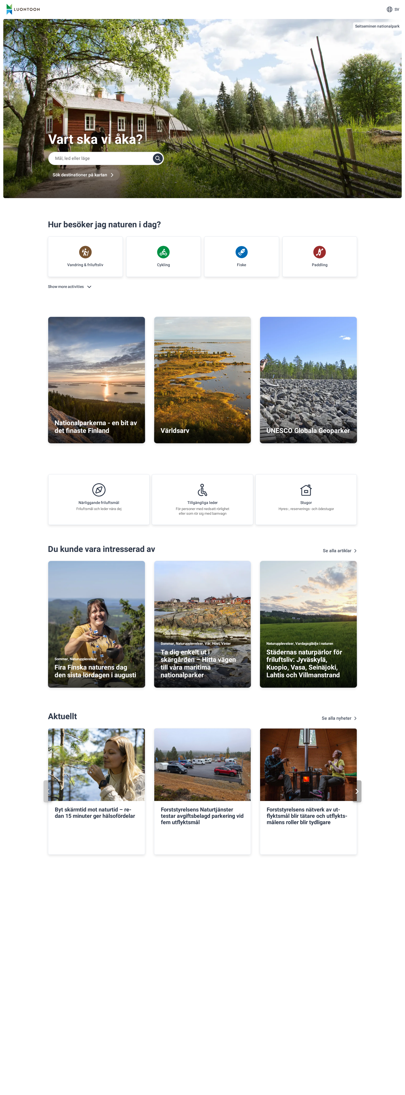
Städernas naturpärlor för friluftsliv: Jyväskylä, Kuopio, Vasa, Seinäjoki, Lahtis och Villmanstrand (304, 664)
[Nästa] (357, 791)
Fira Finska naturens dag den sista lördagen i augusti (95, 671)
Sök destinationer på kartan (80, 175)
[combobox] (106, 158)
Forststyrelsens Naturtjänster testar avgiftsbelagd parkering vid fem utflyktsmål (202, 816)
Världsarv (175, 431)
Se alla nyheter (337, 718)
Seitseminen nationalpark (377, 26)
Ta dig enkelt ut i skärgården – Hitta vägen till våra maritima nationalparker (198, 664)
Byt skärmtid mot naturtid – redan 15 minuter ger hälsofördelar (95, 813)
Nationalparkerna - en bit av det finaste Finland (96, 427)
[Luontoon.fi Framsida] (23, 9)
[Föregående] (48, 791)
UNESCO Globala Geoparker (308, 431)
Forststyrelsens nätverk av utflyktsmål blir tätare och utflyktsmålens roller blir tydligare (307, 816)
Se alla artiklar (337, 551)
